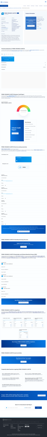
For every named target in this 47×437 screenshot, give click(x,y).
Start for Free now (31, 25)
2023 (6, 54)
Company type (3, 21)
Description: (3, 33)
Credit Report (32, 5)
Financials (28, 5)
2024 (4, 54)
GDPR (18, 429)
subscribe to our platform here (21, 150)
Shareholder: (3, 25)
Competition (45, 5)
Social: (38, 26)
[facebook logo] (37, 28)
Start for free (6, 59)
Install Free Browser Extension (24, 231)
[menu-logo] (4, 2)
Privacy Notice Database (20, 426)
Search (38, 407)
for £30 (23, 112)
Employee (36, 5)
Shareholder (41, 5)
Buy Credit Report (4, 5)
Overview (24, 5)
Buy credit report (15, 133)
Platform (4, 426)
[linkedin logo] (40, 28)
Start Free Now (23, 246)
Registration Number (4, 29)
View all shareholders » (4, 28)
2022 (8, 54)
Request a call (40, 427)
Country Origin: (39, 23)
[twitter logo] (39, 28)
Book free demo (39, 425)
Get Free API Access (41, 395)
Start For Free (23, 345)
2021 (10, 54)
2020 (12, 54)
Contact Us (12, 426)
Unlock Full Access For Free (23, 302)
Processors (19, 430)
